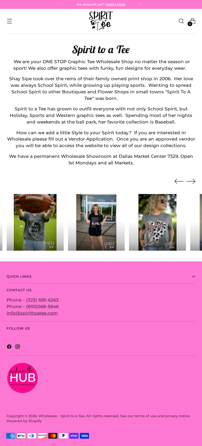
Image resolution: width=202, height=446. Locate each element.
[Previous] (61, 4)
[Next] (140, 4)
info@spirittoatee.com (32, 313)
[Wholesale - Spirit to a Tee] (101, 21)
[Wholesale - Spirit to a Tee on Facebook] (10, 347)
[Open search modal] (181, 21)
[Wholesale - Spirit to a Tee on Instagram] (18, 347)
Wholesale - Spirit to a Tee (61, 416)
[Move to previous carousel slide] (178, 181)
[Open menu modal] (9, 21)
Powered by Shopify (24, 421)
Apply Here (115, 4)
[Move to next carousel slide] (190, 181)
